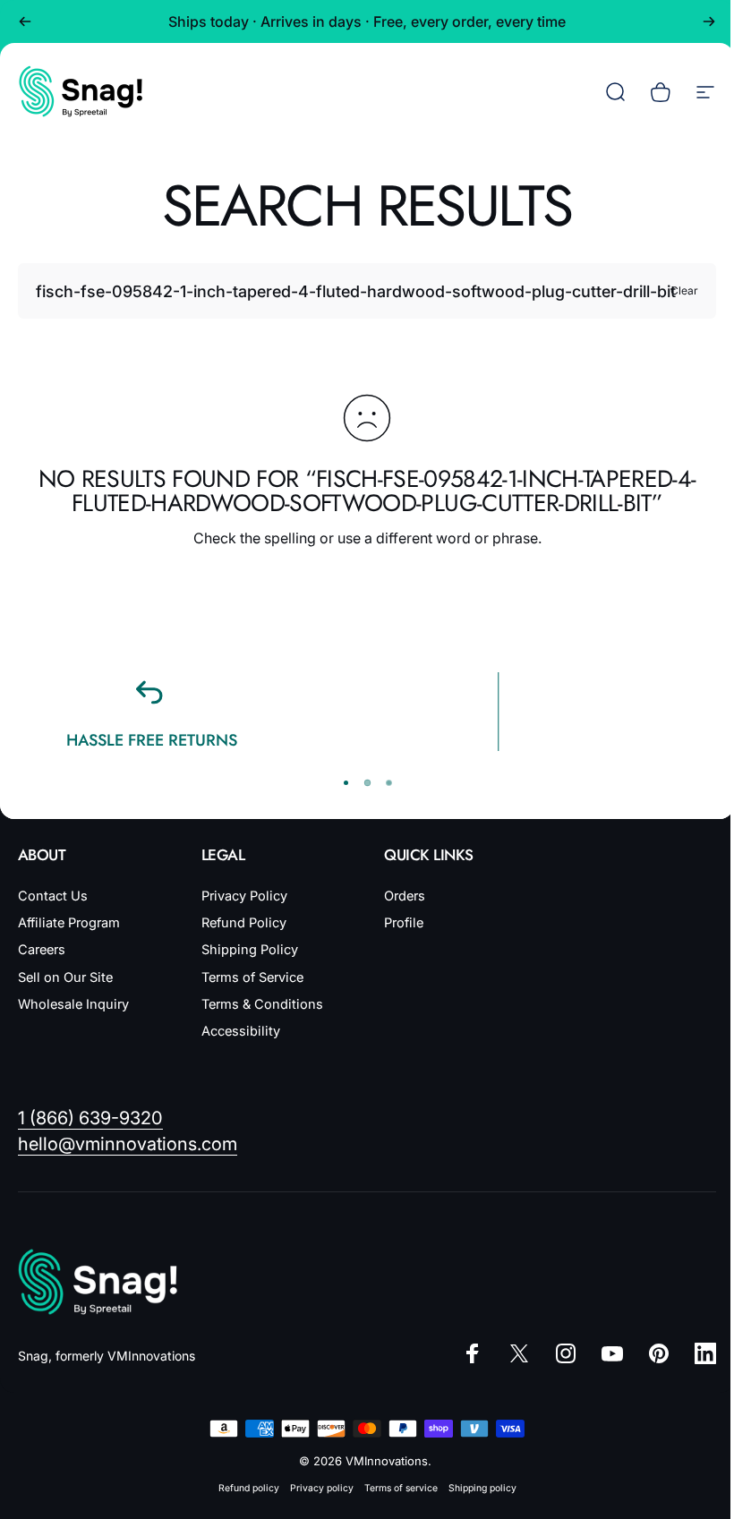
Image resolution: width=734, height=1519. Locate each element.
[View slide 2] (367, 783)
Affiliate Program (69, 923)
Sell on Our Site (65, 977)
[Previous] (25, 21)
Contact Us (53, 896)
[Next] (709, 21)
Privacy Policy (244, 896)
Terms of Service (252, 977)
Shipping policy (482, 1488)
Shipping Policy (249, 950)
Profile (403, 923)
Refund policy (248, 1488)
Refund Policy (243, 923)
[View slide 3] (388, 783)
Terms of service (401, 1488)
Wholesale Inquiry (73, 1004)
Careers (41, 950)
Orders (404, 896)
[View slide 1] (345, 783)
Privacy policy (322, 1488)
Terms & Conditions (262, 1004)
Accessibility (240, 1031)
